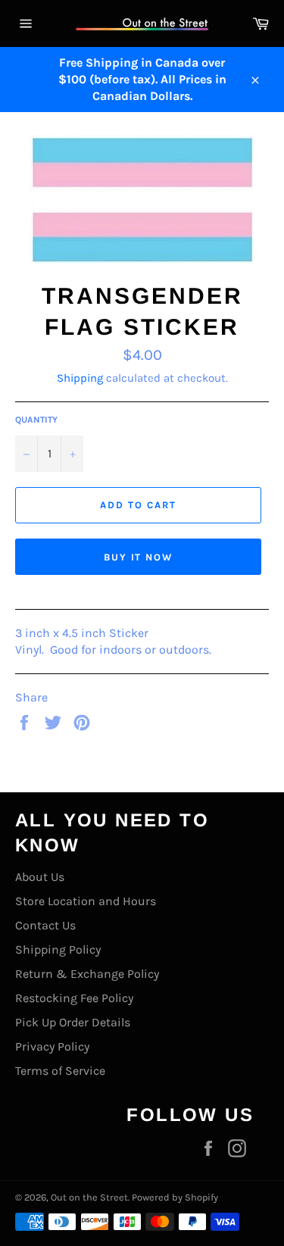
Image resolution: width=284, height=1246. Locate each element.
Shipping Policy (58, 949)
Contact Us (45, 925)
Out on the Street (89, 1197)
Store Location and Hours (85, 901)
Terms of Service (60, 1070)
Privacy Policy (52, 1046)
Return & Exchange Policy (87, 974)
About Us (39, 877)
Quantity (36, 419)
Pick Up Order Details (72, 1022)
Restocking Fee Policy (74, 998)
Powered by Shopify (175, 1197)
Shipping (80, 378)
